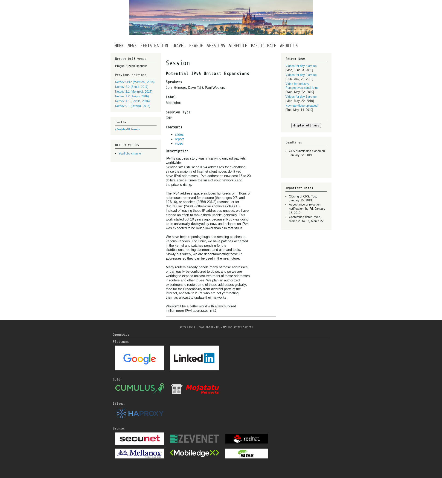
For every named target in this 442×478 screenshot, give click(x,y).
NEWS (132, 45)
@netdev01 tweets (127, 129)
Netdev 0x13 (187, 327)
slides (179, 134)
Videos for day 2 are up (301, 75)
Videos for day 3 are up (301, 66)
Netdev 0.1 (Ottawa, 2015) (132, 106)
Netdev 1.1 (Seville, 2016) (132, 101)
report (179, 139)
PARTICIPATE (263, 45)
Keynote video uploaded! (301, 105)
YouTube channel (130, 153)
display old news (306, 125)
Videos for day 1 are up (301, 96)
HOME (119, 45)
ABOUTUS (289, 45)
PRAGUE (196, 45)
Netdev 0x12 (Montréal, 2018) (134, 82)
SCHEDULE (238, 45)
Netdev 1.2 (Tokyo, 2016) (132, 96)
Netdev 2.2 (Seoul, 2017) (131, 87)
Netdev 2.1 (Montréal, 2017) (133, 91)
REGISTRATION (154, 45)
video (179, 143)
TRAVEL (179, 45)
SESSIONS (216, 45)
